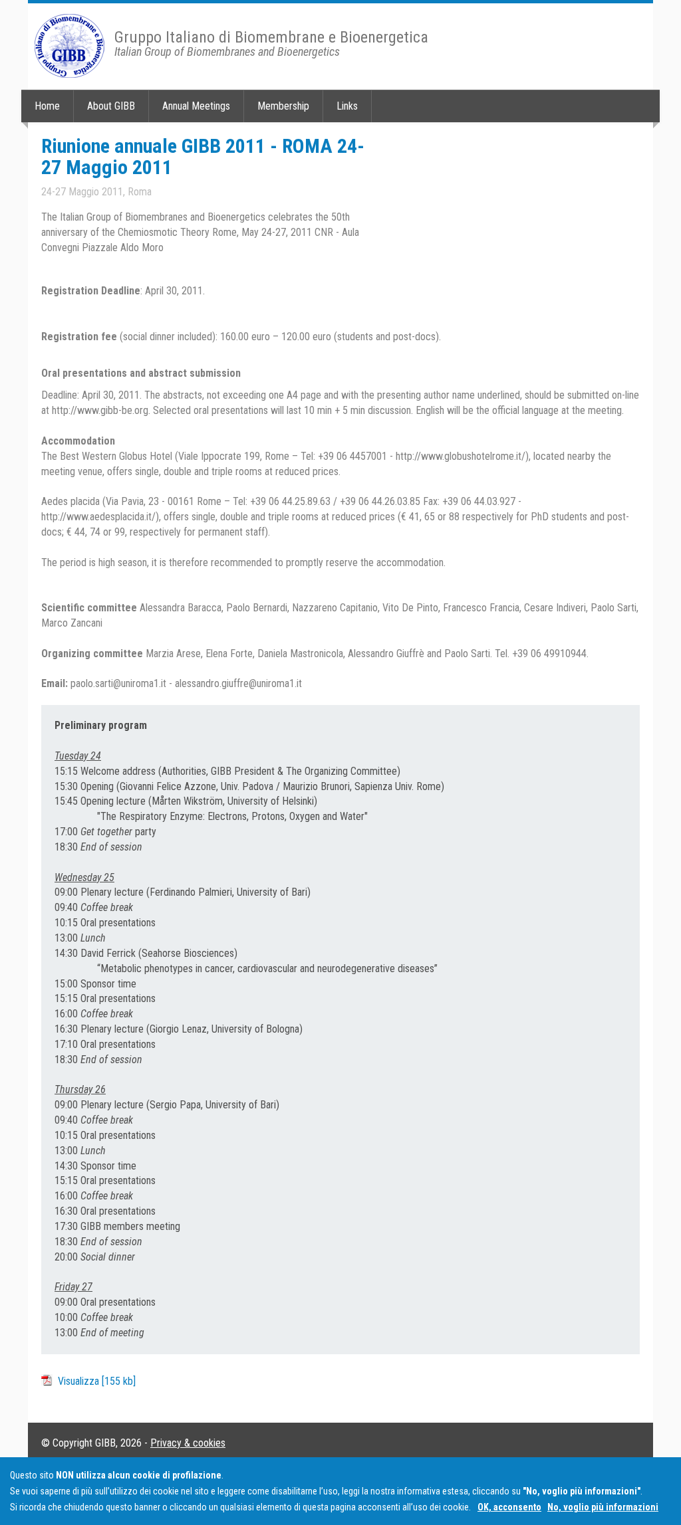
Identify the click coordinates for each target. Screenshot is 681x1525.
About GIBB (111, 106)
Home (47, 106)
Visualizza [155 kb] (97, 1381)
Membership (283, 106)
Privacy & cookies (187, 1443)
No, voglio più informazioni (602, 1507)
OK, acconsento (509, 1507)
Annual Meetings (196, 106)
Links (347, 106)
